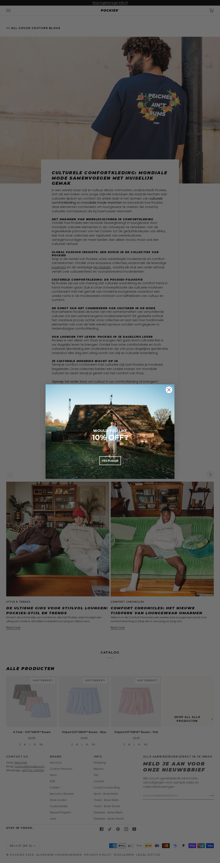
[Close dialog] (169, 390)
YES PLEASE (110, 460)
